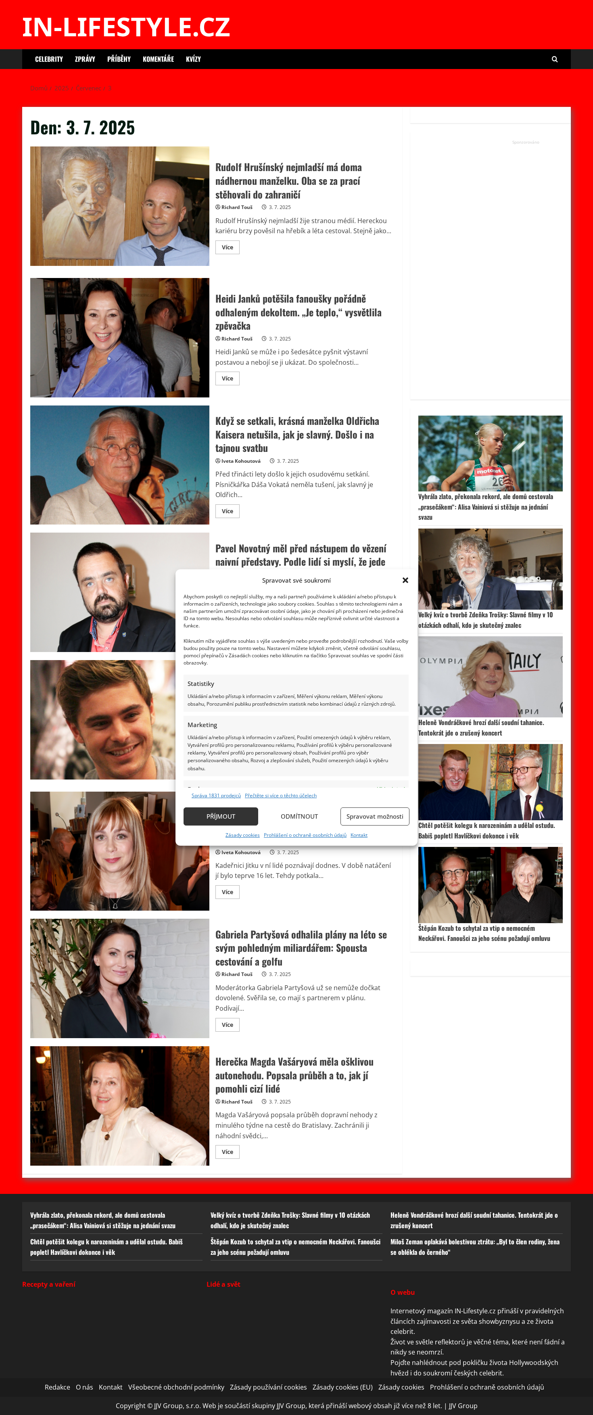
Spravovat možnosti (375, 816)
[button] (405, 580)
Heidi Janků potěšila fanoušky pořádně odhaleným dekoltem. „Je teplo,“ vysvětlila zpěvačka (119, 337)
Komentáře (158, 59)
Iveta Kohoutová (241, 461)
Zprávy (85, 59)
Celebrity (49, 59)
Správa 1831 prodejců (216, 795)
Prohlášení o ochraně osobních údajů (305, 835)
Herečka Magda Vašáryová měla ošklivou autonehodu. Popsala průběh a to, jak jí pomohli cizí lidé (119, 1106)
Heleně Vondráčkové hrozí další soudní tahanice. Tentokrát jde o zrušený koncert (481, 727)
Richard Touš (237, 207)
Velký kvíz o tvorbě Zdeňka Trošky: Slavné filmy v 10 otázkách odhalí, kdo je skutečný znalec (485, 620)
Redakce (57, 1387)
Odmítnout (299, 816)
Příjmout (221, 816)
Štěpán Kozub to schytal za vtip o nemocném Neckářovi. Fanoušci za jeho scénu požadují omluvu (484, 933)
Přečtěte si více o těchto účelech (281, 795)
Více (231, 248)
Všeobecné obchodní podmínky (176, 1387)
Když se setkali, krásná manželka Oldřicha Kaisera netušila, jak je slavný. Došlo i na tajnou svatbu (119, 465)
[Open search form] (555, 59)
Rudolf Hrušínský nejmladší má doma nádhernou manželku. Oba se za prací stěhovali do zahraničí (119, 206)
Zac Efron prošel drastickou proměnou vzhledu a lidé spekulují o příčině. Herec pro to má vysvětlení (119, 720)
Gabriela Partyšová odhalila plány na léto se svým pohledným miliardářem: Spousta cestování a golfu (119, 978)
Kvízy (193, 59)
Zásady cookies (243, 835)
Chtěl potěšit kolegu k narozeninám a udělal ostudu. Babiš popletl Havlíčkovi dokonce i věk (486, 830)
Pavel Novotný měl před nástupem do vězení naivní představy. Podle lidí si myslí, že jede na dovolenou (119, 592)
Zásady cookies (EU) (343, 1387)
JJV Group (463, 1405)
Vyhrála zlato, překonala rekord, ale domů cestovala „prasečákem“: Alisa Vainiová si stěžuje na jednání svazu (485, 506)
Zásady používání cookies (268, 1387)
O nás (84, 1387)
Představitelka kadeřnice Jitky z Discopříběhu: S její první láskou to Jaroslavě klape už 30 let (119, 851)
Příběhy (119, 59)
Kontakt (359, 835)
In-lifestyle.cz (126, 26)
